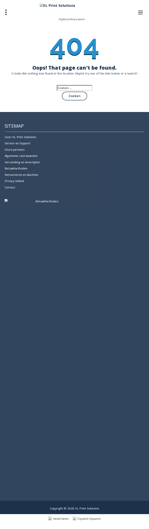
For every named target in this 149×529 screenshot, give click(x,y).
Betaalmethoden (16, 168)
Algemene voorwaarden (21, 156)
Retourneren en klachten (21, 175)
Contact (10, 187)
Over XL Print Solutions (20, 137)
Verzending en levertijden (22, 162)
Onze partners (15, 149)
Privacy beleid (14, 181)
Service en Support (18, 143)
